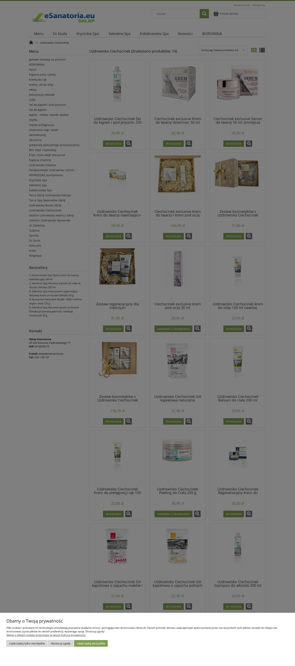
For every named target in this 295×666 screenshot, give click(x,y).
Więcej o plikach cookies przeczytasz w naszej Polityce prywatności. (46, 635)
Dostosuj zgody (61, 643)
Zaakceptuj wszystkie (91, 643)
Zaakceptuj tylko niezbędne (27, 643)
